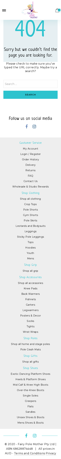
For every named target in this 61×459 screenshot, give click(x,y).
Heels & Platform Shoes (30, 379)
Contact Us (31, 181)
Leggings (31, 231)
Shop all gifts (30, 361)
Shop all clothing (30, 198)
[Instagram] (34, 127)
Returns (30, 170)
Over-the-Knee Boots (30, 390)
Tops (30, 242)
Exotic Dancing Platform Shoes (30, 373)
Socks (30, 321)
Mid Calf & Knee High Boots (30, 384)
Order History (30, 159)
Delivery (30, 164)
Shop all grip (30, 270)
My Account (30, 148)
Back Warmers (30, 293)
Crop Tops (30, 204)
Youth (30, 253)
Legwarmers (30, 310)
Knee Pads (30, 288)
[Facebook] (26, 127)
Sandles (30, 411)
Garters (30, 304)
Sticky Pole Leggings (30, 236)
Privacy (51, 453)
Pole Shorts (30, 209)
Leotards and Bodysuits (30, 225)
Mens (30, 258)
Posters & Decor (30, 315)
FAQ (30, 175)
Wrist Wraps (30, 331)
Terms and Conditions (29, 453)
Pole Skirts (30, 220)
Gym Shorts (30, 215)
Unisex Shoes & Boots (30, 417)
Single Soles (30, 395)
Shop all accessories (30, 283)
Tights (30, 326)
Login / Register (30, 154)
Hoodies (30, 247)
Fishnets (30, 299)
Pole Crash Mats (30, 349)
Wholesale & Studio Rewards (30, 186)
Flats (30, 406)
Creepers (30, 401)
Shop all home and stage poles (30, 344)
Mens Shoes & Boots (30, 422)
